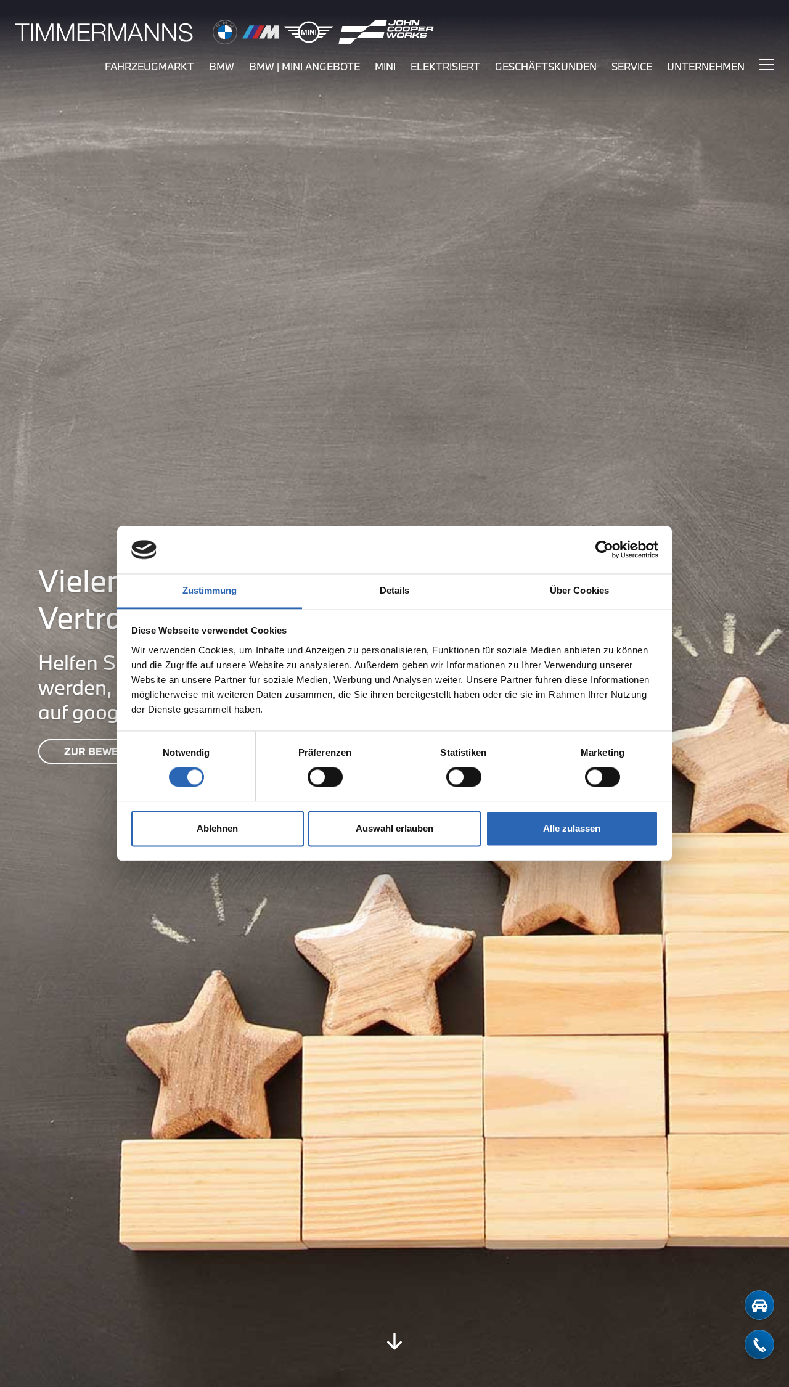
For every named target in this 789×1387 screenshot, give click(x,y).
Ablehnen (217, 828)
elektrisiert (445, 66)
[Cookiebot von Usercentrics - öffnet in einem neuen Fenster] (604, 550)
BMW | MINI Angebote (304, 66)
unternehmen (706, 66)
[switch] (325, 777)
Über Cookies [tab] (579, 590)
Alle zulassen (571, 828)
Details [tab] (395, 590)
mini (385, 66)
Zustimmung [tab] (209, 590)
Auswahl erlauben (394, 828)
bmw (221, 66)
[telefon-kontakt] (759, 1344)
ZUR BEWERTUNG (109, 751)
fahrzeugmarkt (149, 66)
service (631, 66)
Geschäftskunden (546, 66)
